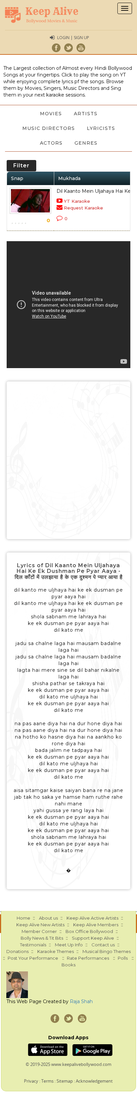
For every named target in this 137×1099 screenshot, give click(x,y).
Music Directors (48, 128)
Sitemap (65, 1081)
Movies (51, 114)
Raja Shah (81, 1001)
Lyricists (101, 128)
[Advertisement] (68, 460)
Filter (21, 165)
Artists (85, 114)
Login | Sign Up (73, 37)
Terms (47, 1081)
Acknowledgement (94, 1081)
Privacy (31, 1081)
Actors (51, 143)
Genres (85, 143)
